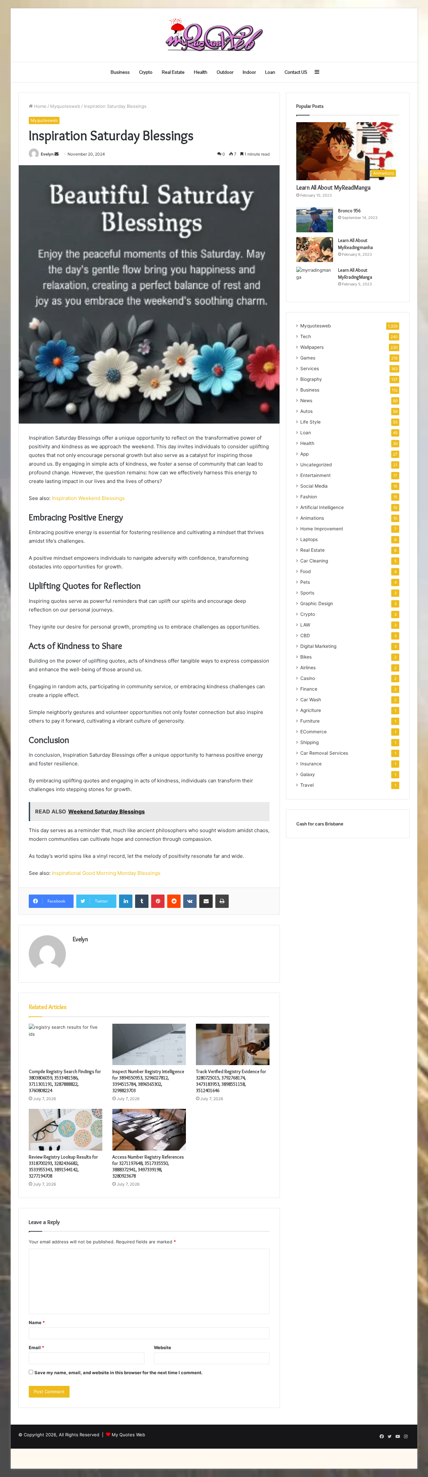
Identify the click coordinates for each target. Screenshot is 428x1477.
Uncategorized (316, 464)
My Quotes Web (128, 1434)
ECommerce (313, 731)
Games (307, 357)
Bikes (306, 657)
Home (39, 106)
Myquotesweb (65, 106)
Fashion (308, 496)
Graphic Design (316, 603)
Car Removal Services (324, 753)
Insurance (311, 763)
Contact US (296, 72)
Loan (270, 72)
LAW (305, 625)
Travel (307, 785)
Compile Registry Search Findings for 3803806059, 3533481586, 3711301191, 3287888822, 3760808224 (65, 1080)
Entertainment (315, 475)
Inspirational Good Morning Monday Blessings (106, 873)
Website (162, 1347)
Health (200, 72)
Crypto (145, 72)
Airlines (308, 667)
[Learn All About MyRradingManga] (314, 279)
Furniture (310, 721)
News (306, 400)
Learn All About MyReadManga (333, 187)
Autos (306, 411)
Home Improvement (321, 528)
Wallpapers (312, 347)
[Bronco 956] (314, 219)
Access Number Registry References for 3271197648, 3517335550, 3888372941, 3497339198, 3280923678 (148, 1166)
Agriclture (310, 710)
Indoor (249, 72)
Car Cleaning (314, 560)
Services (309, 368)
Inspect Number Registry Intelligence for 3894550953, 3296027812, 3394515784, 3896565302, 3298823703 (148, 1080)
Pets (305, 582)
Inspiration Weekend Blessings (88, 498)
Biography (311, 379)
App (304, 454)
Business (120, 72)
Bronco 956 (349, 211)
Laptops (309, 539)
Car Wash (310, 699)
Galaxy (307, 774)
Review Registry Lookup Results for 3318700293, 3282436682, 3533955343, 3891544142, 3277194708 (63, 1166)
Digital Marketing (318, 646)
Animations (312, 518)
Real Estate (173, 72)
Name (37, 1322)
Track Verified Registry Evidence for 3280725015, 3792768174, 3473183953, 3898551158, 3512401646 (231, 1080)
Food (305, 571)
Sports (307, 592)
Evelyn (47, 154)
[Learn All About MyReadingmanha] (314, 249)
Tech (305, 336)
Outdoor (225, 72)
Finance (308, 689)
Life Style (310, 422)
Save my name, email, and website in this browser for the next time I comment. (118, 1372)
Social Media (314, 486)
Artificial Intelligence (322, 507)
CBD (305, 635)
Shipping (309, 742)
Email (36, 1347)
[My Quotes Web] (214, 35)
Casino (307, 678)
